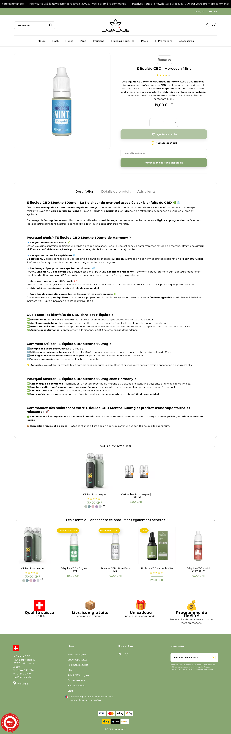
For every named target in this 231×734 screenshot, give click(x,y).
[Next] (214, 447)
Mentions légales (77, 654)
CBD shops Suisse (77, 659)
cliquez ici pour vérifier (89, 700)
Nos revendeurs (76, 685)
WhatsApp (22, 683)
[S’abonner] (213, 657)
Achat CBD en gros (78, 675)
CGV (70, 670)
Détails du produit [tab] (116, 191)
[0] (214, 25)
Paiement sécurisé (78, 664)
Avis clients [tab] (146, 191)
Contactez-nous (76, 680)
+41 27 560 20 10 (22, 673)
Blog (70, 690)
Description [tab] (84, 191)
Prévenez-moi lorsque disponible (163, 162)
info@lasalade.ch (22, 677)
